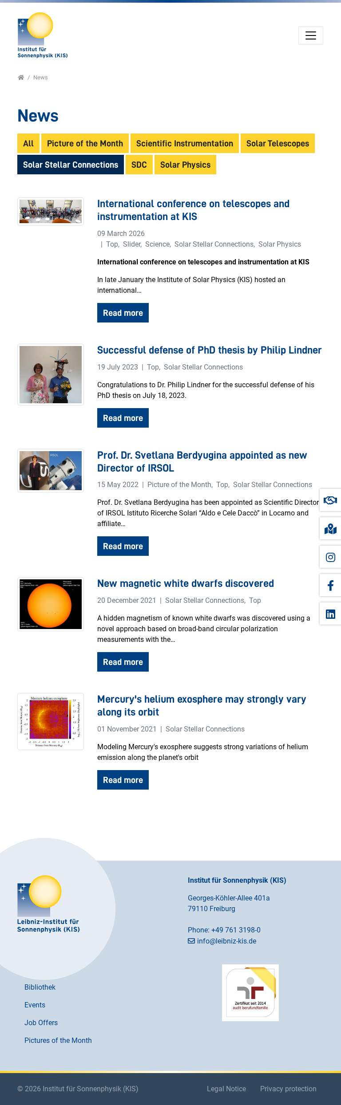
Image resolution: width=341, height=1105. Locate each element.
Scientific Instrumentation (184, 143)
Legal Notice (226, 1089)
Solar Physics (185, 164)
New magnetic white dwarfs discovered (185, 583)
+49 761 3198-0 (236, 930)
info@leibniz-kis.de (226, 941)
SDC (139, 164)
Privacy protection (288, 1089)
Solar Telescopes (277, 143)
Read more (123, 312)
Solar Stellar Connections (70, 164)
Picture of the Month (85, 143)
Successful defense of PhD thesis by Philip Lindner (209, 350)
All (28, 143)
